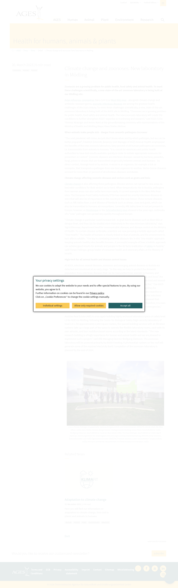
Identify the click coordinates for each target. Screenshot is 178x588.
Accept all (125, 305)
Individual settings (52, 305)
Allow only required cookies (89, 305)
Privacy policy (97, 293)
